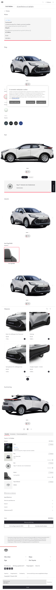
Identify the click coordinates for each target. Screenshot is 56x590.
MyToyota (49, 2)
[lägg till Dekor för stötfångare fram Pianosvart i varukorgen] (24, 339)
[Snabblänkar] (31, 429)
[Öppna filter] (50, 309)
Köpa (30, 557)
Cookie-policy (15, 98)
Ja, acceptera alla (41, 102)
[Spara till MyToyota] (24, 429)
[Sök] (43, 2)
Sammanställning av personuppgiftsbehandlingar (37, 573)
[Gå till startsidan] (2, 2)
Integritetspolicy (13, 573)
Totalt (27, 587)
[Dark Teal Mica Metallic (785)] (6, 123)
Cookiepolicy (22, 573)
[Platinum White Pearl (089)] (6, 110)
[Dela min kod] (28, 429)
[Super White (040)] (6, 97)
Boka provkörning (28, 522)
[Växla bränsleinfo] (26, 26)
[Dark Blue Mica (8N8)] (21, 123)
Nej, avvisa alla (30, 102)
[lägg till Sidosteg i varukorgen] (49, 339)
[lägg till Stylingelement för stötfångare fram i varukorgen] (24, 371)
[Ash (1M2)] (16, 123)
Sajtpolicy (6, 573)
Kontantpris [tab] (13, 434)
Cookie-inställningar (14, 102)
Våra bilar (7, 557)
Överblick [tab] (7, 434)
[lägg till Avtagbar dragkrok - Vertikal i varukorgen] (49, 371)
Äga (5, 560)
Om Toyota (32, 560)
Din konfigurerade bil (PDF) (16, 526)
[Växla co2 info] (12, 510)
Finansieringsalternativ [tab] (22, 434)
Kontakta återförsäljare (41, 526)
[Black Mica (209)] (11, 123)
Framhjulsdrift (8, 22)
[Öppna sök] (47, 309)
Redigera (50, 444)
